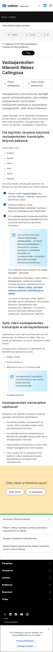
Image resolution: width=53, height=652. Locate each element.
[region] (26, 638)
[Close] (49, 629)
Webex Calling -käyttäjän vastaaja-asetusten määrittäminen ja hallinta (25, 290)
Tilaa (28, 53)
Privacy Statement (25, 641)
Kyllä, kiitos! (15, 492)
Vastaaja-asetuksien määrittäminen (20, 538)
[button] (45, 5)
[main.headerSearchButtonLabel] (39, 5)
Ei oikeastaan (35, 492)
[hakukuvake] (39, 6)
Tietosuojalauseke (11, 622)
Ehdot (6, 618)
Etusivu (4, 17)
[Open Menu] (50, 5)
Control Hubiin (30, 193)
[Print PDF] (20, 53)
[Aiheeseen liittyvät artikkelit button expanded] (49, 519)
